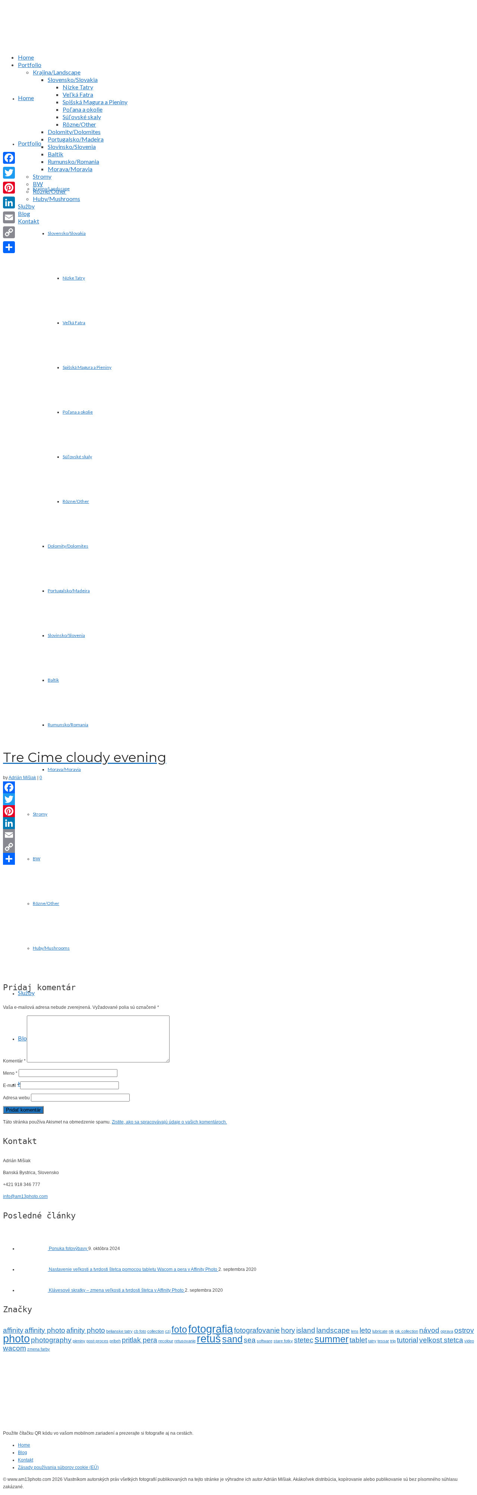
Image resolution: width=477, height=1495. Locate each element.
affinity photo (45, 1330)
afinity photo (85, 1330)
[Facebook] (238, 787)
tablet (358, 1340)
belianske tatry (119, 1331)
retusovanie (185, 1341)
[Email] (238, 835)
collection (155, 1331)
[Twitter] (238, 799)
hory (288, 1330)
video (469, 1341)
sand (232, 1339)
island (305, 1330)
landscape (333, 1330)
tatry (372, 1341)
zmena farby (38, 1349)
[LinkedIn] (238, 823)
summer (331, 1339)
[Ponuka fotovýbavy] (33, 1248)
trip (393, 1341)
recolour (165, 1341)
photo (16, 1338)
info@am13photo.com (25, 1196)
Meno (10, 1073)
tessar (383, 1341)
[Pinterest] (238, 811)
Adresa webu (16, 1097)
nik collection (406, 1331)
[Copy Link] (238, 847)
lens (354, 1331)
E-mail (11, 1085)
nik (391, 1331)
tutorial (407, 1340)
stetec (303, 1340)
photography (51, 1340)
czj (167, 1331)
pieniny (79, 1341)
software (264, 1341)
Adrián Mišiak (22, 777)
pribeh (115, 1341)
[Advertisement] (238, 920)
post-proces (97, 1341)
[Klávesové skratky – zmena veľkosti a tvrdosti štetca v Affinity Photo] (33, 1290)
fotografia (210, 1329)
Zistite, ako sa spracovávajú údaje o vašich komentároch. (169, 1122)
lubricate (380, 1331)
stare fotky (283, 1341)
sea (250, 1340)
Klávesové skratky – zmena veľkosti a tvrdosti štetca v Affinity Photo (117, 1290)
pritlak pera (139, 1340)
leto (365, 1330)
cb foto (140, 1331)
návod (429, 1330)
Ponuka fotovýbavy (68, 1248)
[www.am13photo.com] (245, 34)
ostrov (464, 1330)
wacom (14, 1348)
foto (179, 1330)
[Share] (238, 859)
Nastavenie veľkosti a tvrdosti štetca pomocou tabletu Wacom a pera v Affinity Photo (133, 1269)
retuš (209, 1338)
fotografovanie (257, 1330)
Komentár (14, 1061)
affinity (13, 1330)
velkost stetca (441, 1340)
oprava (446, 1331)
